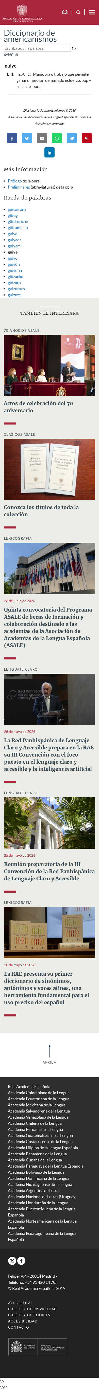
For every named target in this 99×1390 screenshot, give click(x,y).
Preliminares (19, 187)
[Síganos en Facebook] (21, 1261)
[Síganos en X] (12, 1261)
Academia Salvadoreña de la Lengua (39, 1111)
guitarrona (17, 209)
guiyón (14, 264)
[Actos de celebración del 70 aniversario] (49, 365)
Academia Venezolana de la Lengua (38, 1117)
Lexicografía (18, 538)
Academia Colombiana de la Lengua (39, 1092)
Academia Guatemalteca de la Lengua (40, 1135)
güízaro (14, 282)
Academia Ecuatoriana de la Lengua (38, 1098)
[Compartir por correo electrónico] (42, 138)
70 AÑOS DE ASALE (22, 331)
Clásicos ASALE (20, 434)
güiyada (15, 239)
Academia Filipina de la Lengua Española (43, 1147)
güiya (12, 233)
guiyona (15, 270)
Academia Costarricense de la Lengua (40, 1141)
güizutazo (16, 288)
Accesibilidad (23, 1321)
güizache (15, 276)
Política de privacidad (32, 1309)
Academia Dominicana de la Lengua (38, 1178)
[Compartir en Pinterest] (87, 138)
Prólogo (15, 181)
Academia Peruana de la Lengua (35, 1129)
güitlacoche (18, 221)
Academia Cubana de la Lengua (35, 1160)
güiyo (13, 258)
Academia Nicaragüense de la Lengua (40, 1184)
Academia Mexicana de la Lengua (36, 1105)
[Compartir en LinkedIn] (49, 152)
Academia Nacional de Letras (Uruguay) (42, 1196)
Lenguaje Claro (21, 669)
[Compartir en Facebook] (12, 138)
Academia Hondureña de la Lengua (38, 1202)
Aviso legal (20, 1303)
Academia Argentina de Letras (34, 1190)
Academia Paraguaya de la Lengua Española (46, 1166)
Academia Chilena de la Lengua (35, 1123)
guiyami (15, 246)
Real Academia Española (29, 1086)
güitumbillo (18, 227)
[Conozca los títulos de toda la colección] (49, 469)
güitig (13, 215)
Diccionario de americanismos (30, 35)
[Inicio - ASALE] (22, 12)
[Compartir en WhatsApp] (57, 138)
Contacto (18, 1327)
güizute (14, 295)
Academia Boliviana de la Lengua (36, 1172)
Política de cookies (29, 1315)
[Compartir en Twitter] (27, 138)
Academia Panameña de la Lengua (37, 1153)
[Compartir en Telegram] (72, 138)
